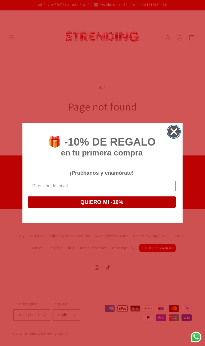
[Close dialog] (173, 131)
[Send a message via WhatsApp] (196, 337)
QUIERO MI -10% (101, 202)
